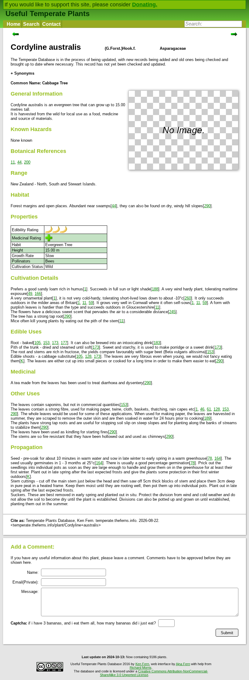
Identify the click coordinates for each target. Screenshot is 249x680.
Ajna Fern (183, 664)
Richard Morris (141, 667)
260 (188, 298)
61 (209, 409)
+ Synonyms (22, 73)
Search (31, 24)
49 (30, 293)
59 (91, 302)
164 (217, 458)
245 (172, 312)
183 (157, 342)
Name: (33, 572)
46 (202, 409)
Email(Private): (25, 582)
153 (46, 342)
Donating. (144, 5)
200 (27, 162)
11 (13, 162)
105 (37, 342)
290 (207, 206)
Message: (30, 591)
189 (207, 418)
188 (155, 289)
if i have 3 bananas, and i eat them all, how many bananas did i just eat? (83, 623)
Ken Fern (142, 664)
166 (38, 293)
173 (55, 342)
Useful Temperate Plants (47, 13)
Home (13, 24)
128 (88, 356)
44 (19, 162)
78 (210, 458)
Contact (51, 24)
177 (64, 342)
